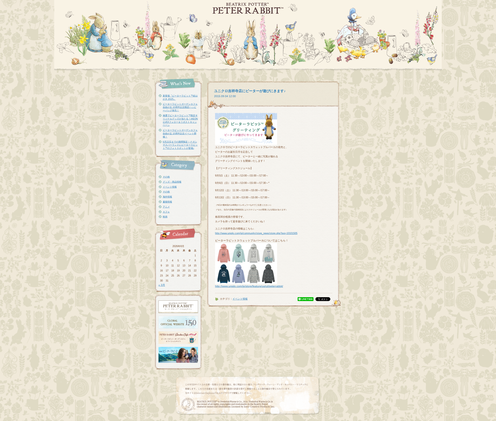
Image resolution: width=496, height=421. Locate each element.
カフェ (166, 211)
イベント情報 (170, 187)
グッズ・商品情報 (172, 182)
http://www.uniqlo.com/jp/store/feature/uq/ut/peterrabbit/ (249, 286)
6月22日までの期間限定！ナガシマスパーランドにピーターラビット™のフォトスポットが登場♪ (180, 145)
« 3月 (161, 285)
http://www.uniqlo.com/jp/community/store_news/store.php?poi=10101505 (256, 233)
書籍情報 (167, 201)
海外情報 (167, 196)
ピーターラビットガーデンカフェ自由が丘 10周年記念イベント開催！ (180, 133)
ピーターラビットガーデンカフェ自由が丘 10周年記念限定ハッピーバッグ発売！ (180, 107)
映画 (165, 216)
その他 (166, 176)
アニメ (166, 206)
